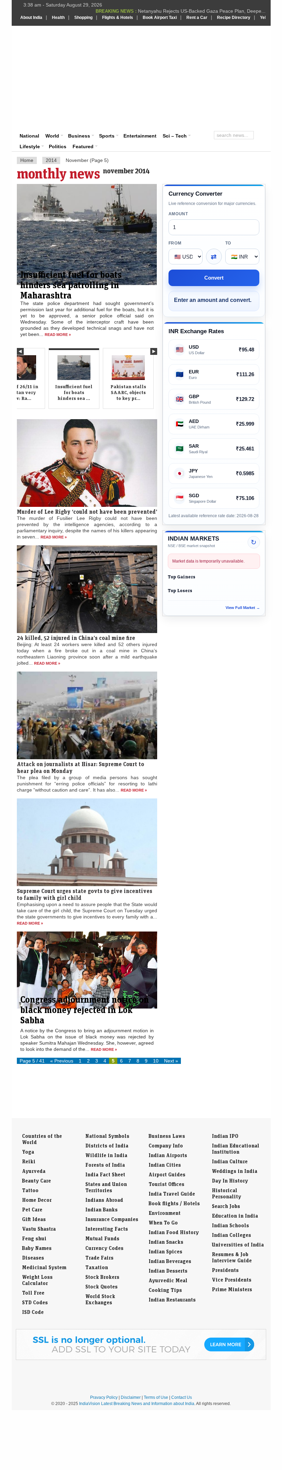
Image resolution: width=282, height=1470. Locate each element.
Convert (214, 278)
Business (79, 136)
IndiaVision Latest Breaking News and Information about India (136, 1403)
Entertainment (139, 136)
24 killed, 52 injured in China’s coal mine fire (76, 637)
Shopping (83, 17)
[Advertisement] (190, 77)
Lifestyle (30, 146)
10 (156, 1061)
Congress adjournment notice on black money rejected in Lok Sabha (84, 1009)
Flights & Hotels (117, 17)
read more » (58, 335)
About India (31, 17)
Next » (171, 1061)
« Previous (61, 1061)
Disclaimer (131, 1397)
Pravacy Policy (104, 1397)
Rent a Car (196, 17)
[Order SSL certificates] (141, 1358)
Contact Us (181, 1397)
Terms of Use (156, 1397)
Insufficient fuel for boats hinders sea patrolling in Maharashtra (71, 284)
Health (58, 17)
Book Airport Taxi (160, 17)
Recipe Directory (233, 17)
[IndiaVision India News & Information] (54, 46)
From (175, 243)
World (52, 136)
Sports (107, 136)
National (29, 136)
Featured (83, 146)
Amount (178, 213)
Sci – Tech (175, 136)
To (228, 243)
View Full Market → (243, 608)
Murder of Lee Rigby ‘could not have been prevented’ (87, 511)
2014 (51, 160)
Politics (57, 146)
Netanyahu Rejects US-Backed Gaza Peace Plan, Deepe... (201, 11)
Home (26, 160)
